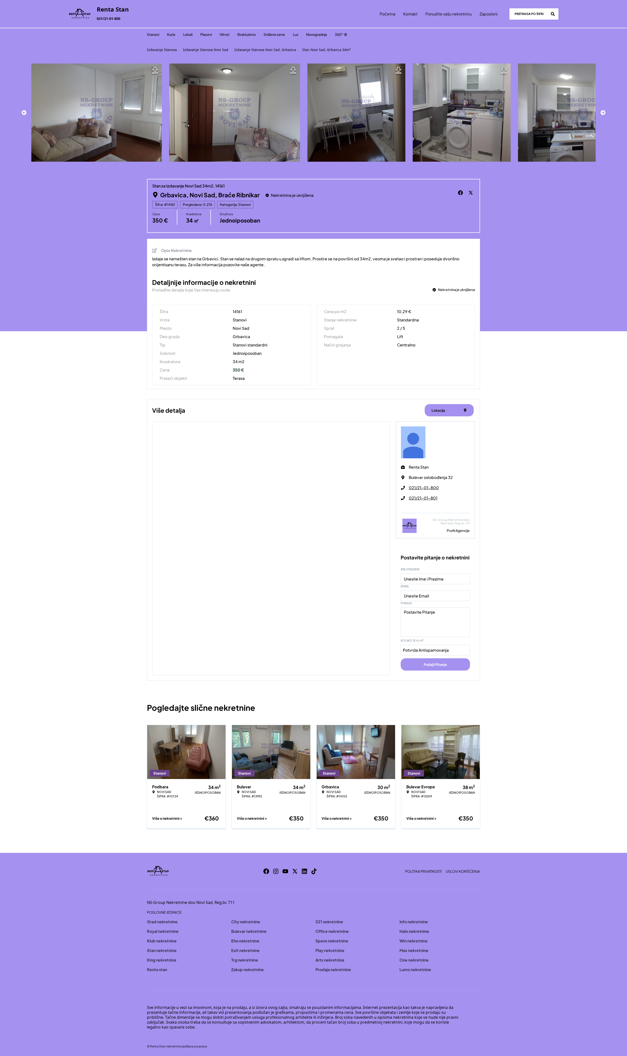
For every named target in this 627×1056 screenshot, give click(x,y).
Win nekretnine (413, 940)
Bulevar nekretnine (248, 931)
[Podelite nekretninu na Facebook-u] (461, 192)
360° (339, 34)
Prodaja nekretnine (333, 969)
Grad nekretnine (162, 921)
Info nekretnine (413, 921)
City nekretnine (245, 921)
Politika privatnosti (423, 871)
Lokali (188, 34)
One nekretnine (414, 960)
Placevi (206, 34)
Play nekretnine (329, 950)
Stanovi (153, 34)
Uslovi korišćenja (463, 871)
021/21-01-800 (108, 18)
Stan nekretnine (162, 950)
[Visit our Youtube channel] (285, 871)
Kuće (171, 34)
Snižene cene (274, 34)
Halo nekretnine (414, 931)
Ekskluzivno (246, 34)
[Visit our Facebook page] (266, 871)
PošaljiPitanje (435, 664)
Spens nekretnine (331, 940)
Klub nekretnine (162, 940)
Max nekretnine (413, 950)
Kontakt (410, 13)
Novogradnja (316, 34)
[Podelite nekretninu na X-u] (471, 192)
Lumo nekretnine (415, 969)
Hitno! (224, 34)
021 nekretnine (329, 921)
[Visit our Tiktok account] (314, 871)
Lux (295, 34)
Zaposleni (489, 13)
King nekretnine (161, 960)
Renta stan (157, 969)
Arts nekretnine (329, 960)
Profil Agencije (458, 530)
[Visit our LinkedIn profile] (304, 871)
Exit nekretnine (245, 950)
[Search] (552, 14)
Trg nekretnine (244, 960)
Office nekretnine (332, 931)
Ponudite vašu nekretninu (448, 13)
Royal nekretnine (163, 931)
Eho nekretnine (245, 940)
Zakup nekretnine (247, 969)
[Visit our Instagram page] (276, 871)
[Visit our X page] (295, 871)
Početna (387, 13)
